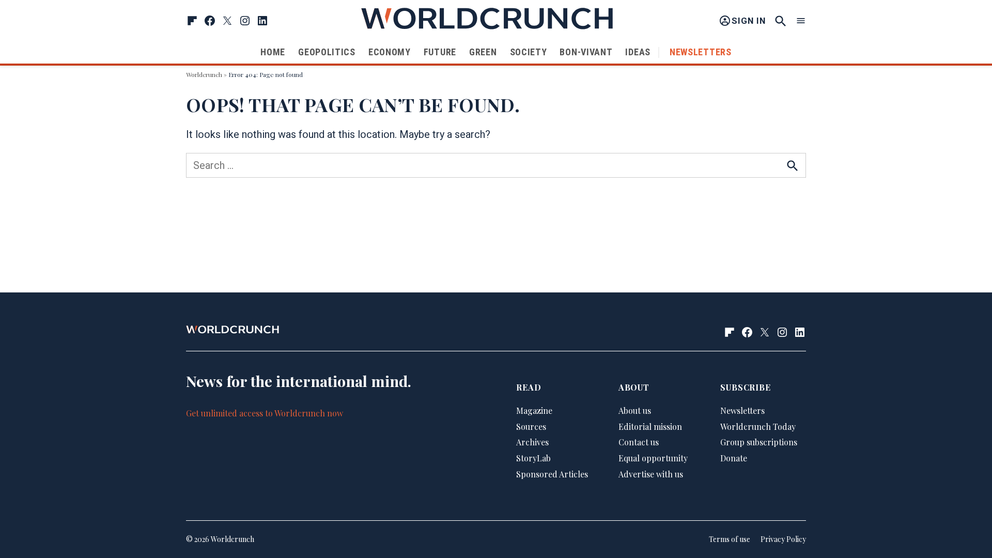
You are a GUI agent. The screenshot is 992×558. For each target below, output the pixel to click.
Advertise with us (650, 474)
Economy (389, 52)
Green (483, 52)
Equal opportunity (653, 458)
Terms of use (729, 539)
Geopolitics (326, 52)
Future (440, 52)
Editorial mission (650, 426)
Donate (733, 458)
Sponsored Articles (552, 474)
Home (272, 52)
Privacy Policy (783, 539)
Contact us (638, 442)
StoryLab (533, 458)
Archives (532, 442)
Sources (531, 426)
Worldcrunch (204, 74)
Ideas (637, 52)
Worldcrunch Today (758, 426)
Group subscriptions (758, 442)
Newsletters (701, 52)
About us (634, 410)
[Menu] (801, 20)
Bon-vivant (586, 52)
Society (528, 52)
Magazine (534, 410)
